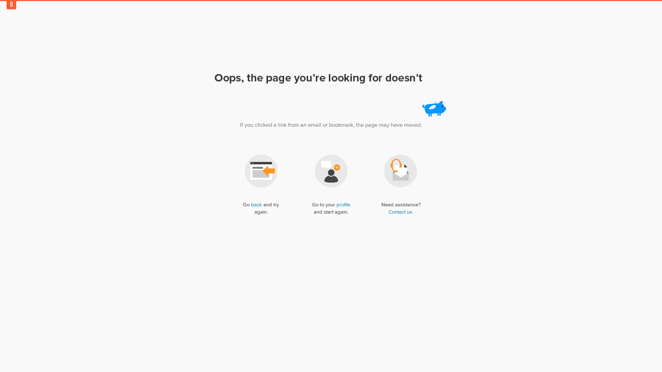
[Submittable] (11, 4)
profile (343, 204)
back (256, 204)
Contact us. (401, 212)
